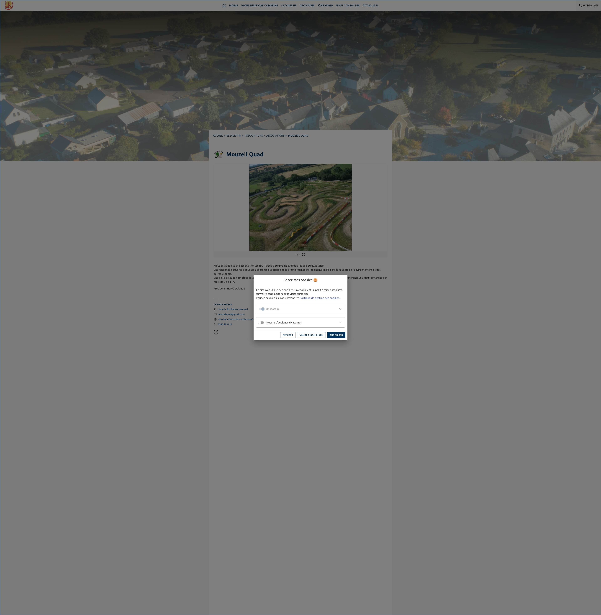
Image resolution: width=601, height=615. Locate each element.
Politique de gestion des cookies (319, 297)
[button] (300, 309)
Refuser (288, 335)
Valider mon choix (311, 335)
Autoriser (336, 335)
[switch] (260, 323)
